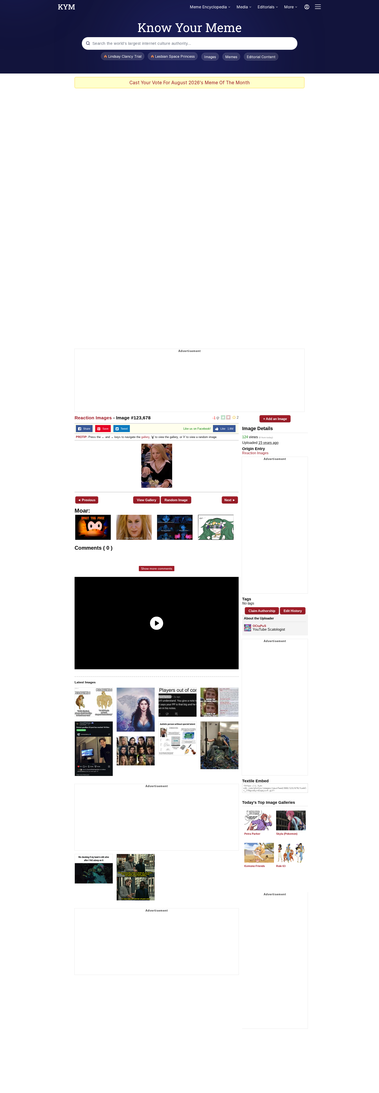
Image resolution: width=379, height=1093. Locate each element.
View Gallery (146, 500)
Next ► (230, 500)
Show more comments (156, 568)
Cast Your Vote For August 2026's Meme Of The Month (189, 82)
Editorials (265, 7)
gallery (145, 437)
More (289, 7)
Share (85, 428)
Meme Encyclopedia (208, 7)
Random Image (176, 500)
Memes (231, 57)
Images (210, 57)
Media (242, 7)
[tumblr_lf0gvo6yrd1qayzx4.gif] (157, 466)
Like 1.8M (225, 428)
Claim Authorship (261, 611)
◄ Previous (86, 500)
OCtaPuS (259, 626)
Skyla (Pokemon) (286, 833)
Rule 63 (281, 866)
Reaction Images (93, 417)
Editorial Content (261, 57)
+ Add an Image (275, 419)
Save (104, 428)
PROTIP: (82, 437)
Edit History (293, 611)
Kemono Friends (254, 866)
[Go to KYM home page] (66, 8)
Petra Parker (252, 833)
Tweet (123, 428)
